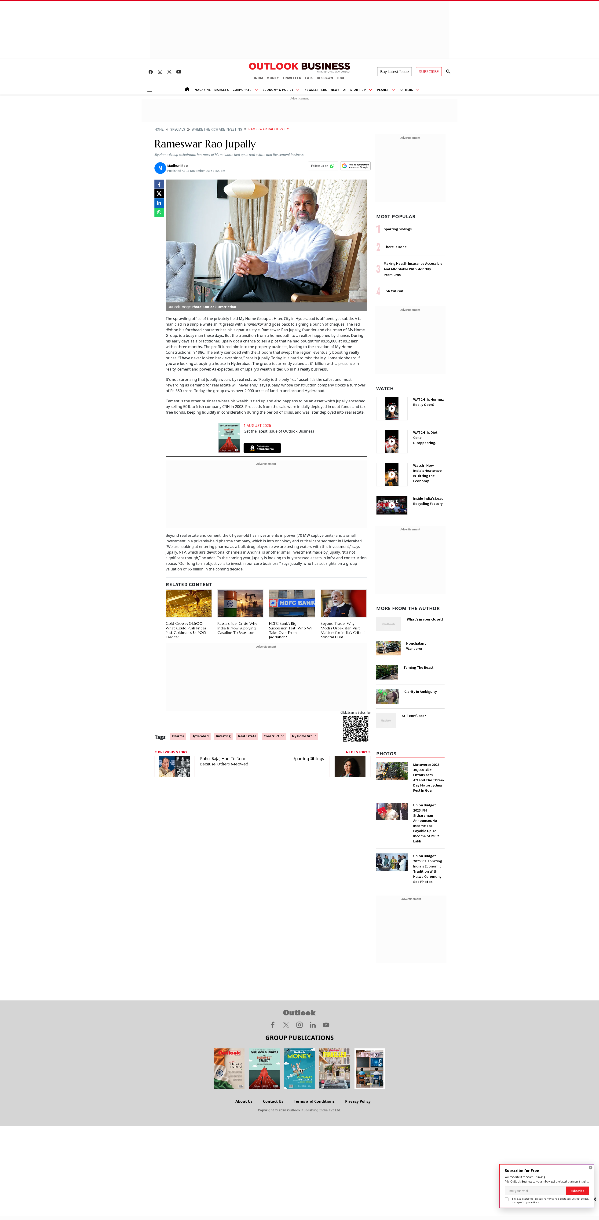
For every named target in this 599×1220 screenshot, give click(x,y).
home (159, 129)
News (335, 90)
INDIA (258, 78)
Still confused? (414, 715)
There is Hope (395, 247)
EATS (309, 78)
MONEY (273, 78)
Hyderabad (200, 736)
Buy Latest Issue (394, 71)
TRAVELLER (291, 78)
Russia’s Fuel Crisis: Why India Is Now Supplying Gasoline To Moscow (237, 628)
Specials (177, 129)
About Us (243, 1101)
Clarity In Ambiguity (420, 691)
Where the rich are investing (217, 129)
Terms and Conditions (314, 1101)
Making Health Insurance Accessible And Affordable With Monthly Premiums (413, 269)
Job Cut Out (394, 291)
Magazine (203, 90)
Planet (383, 90)
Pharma (178, 736)
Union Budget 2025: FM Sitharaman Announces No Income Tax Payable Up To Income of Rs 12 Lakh (426, 823)
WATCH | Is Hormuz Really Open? (428, 402)
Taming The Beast (418, 667)
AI (344, 90)
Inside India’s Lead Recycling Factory (428, 501)
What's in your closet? (425, 619)
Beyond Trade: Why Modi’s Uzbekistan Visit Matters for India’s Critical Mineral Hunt (343, 630)
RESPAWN (325, 78)
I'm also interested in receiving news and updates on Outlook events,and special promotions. (550, 1200)
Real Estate (247, 736)
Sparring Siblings (398, 229)
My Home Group (304, 736)
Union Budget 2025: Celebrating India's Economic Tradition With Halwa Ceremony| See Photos (427, 868)
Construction (274, 736)
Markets (221, 90)
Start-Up (358, 90)
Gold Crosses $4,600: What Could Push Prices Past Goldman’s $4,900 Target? (186, 630)
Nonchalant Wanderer (416, 646)
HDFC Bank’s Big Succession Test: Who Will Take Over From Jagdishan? (291, 630)
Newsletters (315, 90)
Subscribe (577, 1191)
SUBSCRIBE (429, 71)
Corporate (242, 90)
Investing (223, 736)
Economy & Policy (278, 90)
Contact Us (273, 1101)
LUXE (341, 78)
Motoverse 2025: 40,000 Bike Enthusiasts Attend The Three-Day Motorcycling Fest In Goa (428, 777)
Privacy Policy (358, 1101)
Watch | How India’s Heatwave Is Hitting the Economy (427, 473)
